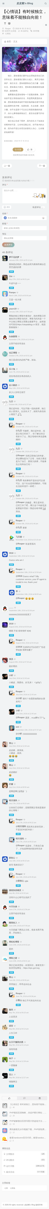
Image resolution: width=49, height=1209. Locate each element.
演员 (11, 659)
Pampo (12, 292)
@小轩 (19, 698)
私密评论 (37, 207)
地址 (4, 234)
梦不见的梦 (14, 257)
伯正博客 (13, 353)
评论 (5, 185)
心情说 (7, 34)
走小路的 (13, 385)
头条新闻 (13, 336)
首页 (9, 41)
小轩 (11, 675)
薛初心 (12, 858)
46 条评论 (24, 31)
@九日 (19, 430)
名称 (5, 213)
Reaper (8, 29)
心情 (6, 1188)
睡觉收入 (13, 922)
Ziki (10, 276)
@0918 (19, 576)
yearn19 (12, 309)
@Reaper (20, 455)
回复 (11, 271)
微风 (11, 1009)
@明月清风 (21, 826)
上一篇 (7, 166)
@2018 (19, 647)
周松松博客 (14, 942)
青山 (11, 977)
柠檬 (11, 784)
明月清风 (13, 800)
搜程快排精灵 (15, 890)
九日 (11, 401)
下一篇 (42, 166)
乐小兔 (12, 369)
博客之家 (13, 958)
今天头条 (13, 906)
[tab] (9, 1098)
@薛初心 (20, 881)
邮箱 (5, 223)
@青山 (19, 1000)
